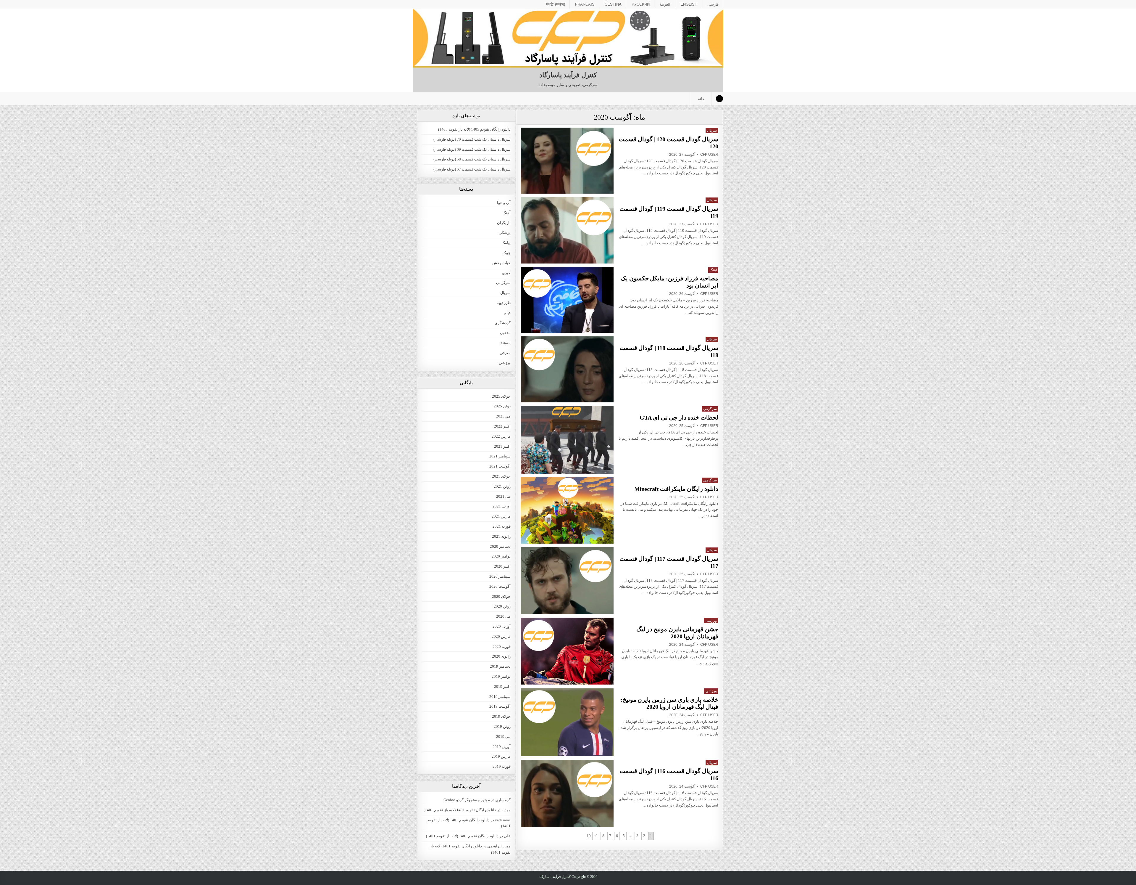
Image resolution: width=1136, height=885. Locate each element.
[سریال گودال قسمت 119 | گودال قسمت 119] (567, 230)
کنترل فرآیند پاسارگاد (568, 75)
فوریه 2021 (502, 526)
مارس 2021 (501, 516)
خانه (701, 99)
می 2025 (503, 416)
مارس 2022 (501, 436)
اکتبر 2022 (502, 426)
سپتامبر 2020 (500, 576)
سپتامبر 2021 (500, 456)
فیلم (507, 313)
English (688, 4)
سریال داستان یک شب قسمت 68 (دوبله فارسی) (472, 159)
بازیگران (504, 223)
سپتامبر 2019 (500, 696)
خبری (506, 273)
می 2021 (503, 496)
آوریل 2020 (502, 626)
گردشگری (503, 323)
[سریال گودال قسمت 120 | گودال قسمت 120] (567, 161)
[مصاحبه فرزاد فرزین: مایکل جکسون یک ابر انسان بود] (567, 300)
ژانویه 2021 (501, 536)
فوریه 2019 (502, 766)
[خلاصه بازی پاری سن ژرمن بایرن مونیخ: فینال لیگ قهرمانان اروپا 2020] (567, 722)
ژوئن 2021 (502, 486)
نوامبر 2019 (501, 676)
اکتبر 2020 (502, 566)
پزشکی (505, 232)
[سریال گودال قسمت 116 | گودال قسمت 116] (567, 793)
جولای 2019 (501, 716)
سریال (712, 131)
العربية (665, 4)
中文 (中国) (555, 4)
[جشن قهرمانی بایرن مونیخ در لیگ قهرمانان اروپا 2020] (567, 651)
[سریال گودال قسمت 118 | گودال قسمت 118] (567, 369)
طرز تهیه (504, 303)
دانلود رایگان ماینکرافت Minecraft (676, 489)
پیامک (506, 242)
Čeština (613, 4)
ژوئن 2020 (502, 606)
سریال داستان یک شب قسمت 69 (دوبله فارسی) (472, 149)
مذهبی (505, 332)
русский (641, 4)
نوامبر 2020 (501, 556)
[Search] (719, 98)
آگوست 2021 (500, 466)
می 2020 (503, 616)
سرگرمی (710, 409)
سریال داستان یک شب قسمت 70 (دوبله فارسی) (472, 139)
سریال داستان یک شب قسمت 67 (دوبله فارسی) (472, 169)
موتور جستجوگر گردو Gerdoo (466, 800)
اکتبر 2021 (502, 446)
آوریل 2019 (502, 746)
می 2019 (503, 736)
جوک (507, 252)
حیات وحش (501, 263)
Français (585, 4)
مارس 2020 (501, 636)
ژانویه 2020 (501, 656)
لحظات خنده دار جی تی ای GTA (679, 417)
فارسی (713, 4)
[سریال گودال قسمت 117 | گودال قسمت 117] (567, 580)
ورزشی (711, 621)
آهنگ (713, 270)
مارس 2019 (501, 756)
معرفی (505, 353)
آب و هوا (504, 202)
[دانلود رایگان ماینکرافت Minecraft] (567, 510)
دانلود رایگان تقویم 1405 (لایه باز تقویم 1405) (474, 129)
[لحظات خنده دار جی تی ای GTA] (567, 439)
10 (589, 835)
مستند (506, 342)
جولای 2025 (501, 396)
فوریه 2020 (502, 646)
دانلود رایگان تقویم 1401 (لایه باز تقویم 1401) (460, 810)
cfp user (709, 154)
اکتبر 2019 (502, 686)
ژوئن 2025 (502, 406)
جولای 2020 (501, 596)
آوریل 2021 (502, 506)
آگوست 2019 (500, 706)
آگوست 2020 (500, 586)
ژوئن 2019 (502, 726)
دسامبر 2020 (500, 546)
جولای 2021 (501, 476)
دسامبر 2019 (500, 666)
